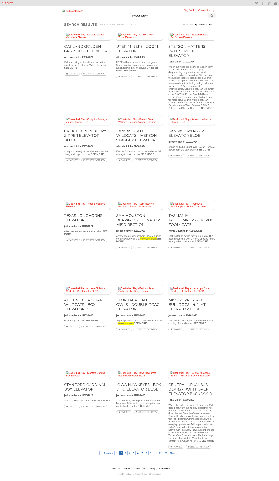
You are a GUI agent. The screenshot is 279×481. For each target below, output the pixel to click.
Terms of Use (164, 468)
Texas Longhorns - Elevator (84, 217)
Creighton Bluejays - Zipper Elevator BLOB (87, 135)
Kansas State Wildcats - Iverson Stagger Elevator (136, 135)
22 (160, 453)
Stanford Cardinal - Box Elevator (86, 387)
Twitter (256, 3)
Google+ (269, 3)
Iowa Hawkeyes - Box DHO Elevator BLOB (138, 387)
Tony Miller (174, 61)
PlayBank (189, 10)
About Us (116, 468)
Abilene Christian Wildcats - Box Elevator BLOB (83, 304)
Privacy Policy (149, 468)
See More (70, 67)
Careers (136, 468)
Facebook (263, 3)
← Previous (107, 453)
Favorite (73, 74)
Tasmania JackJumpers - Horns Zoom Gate (190, 220)
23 (166, 453)
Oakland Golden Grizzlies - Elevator (85, 48)
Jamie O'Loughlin (178, 230)
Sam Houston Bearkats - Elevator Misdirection (138, 220)
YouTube (276, 3)
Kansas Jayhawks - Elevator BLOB (188, 133)
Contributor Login (207, 10)
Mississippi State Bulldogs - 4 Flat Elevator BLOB (187, 304)
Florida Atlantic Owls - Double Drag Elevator (138, 304)
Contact (126, 468)
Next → (174, 453)
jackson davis (176, 141)
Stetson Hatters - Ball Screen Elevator (187, 51)
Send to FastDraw (95, 74)
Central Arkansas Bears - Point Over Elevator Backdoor (190, 389)
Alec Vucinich (71, 57)
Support (7, 3)
